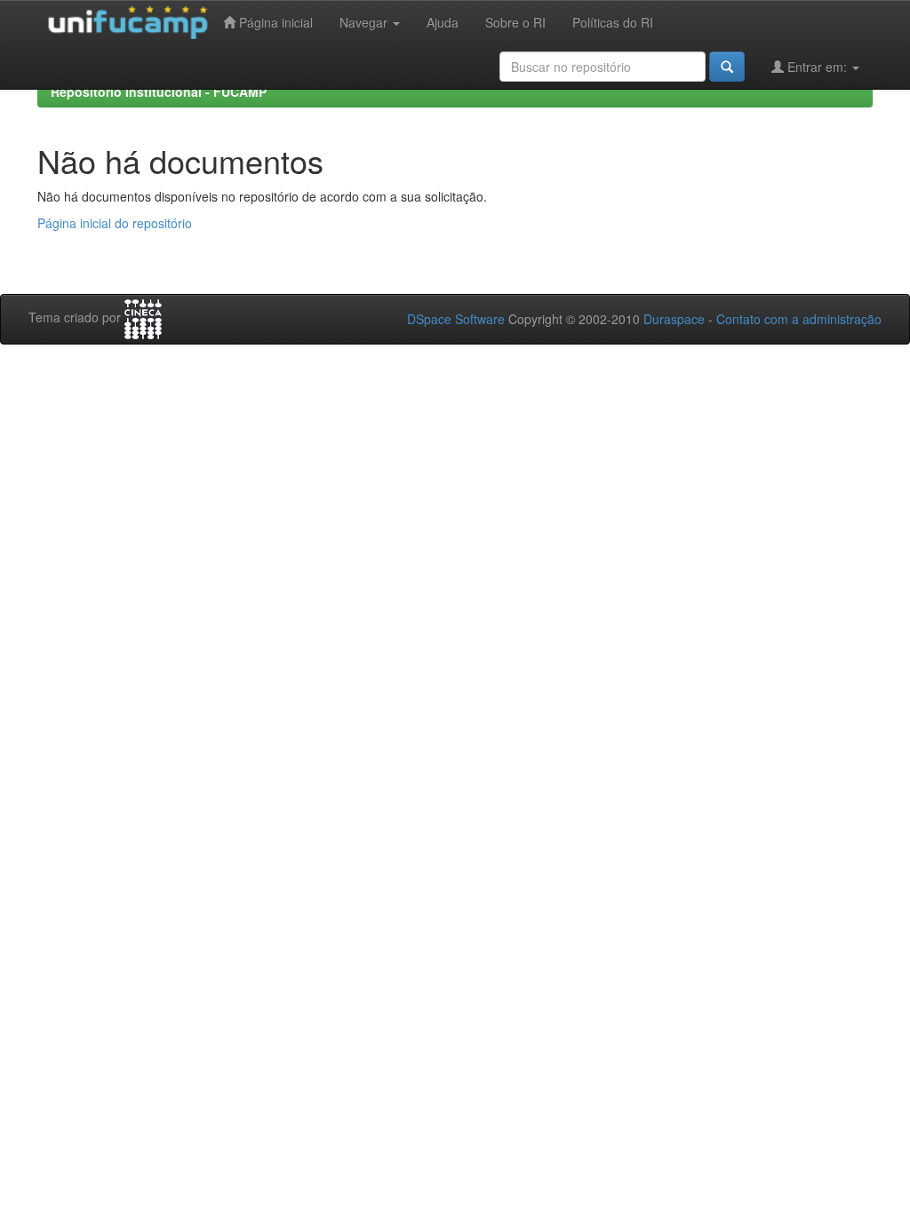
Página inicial (274, 22)
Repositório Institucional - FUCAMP (159, 91)
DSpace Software (456, 319)
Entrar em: (817, 66)
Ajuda (443, 22)
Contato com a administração (799, 319)
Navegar (365, 22)
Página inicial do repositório (114, 223)
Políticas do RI (612, 22)
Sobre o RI (515, 22)
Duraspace (674, 319)
